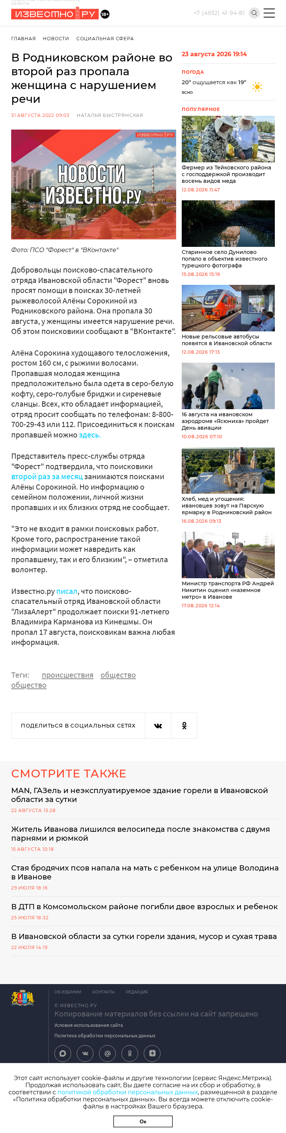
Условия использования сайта (88, 1025)
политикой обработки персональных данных (127, 1092)
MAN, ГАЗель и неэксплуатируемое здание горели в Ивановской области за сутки (139, 795)
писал (66, 591)
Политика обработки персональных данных (104, 1035)
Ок (143, 1121)
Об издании (67, 992)
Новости (56, 38)
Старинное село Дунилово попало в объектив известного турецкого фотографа (224, 259)
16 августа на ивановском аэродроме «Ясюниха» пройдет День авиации (225, 421)
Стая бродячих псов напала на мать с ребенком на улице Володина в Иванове (145, 872)
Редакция (137, 992)
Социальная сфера (105, 38)
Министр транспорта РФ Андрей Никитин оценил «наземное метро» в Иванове (228, 590)
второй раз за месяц (47, 476)
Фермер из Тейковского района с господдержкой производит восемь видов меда (226, 174)
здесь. (90, 434)
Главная (23, 38)
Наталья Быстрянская (110, 115)
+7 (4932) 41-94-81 (219, 13)
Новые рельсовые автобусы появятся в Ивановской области (227, 340)
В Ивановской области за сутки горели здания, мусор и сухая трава (144, 936)
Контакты (103, 992)
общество (118, 674)
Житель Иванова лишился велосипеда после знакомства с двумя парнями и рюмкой (140, 834)
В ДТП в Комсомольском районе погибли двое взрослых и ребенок (144, 906)
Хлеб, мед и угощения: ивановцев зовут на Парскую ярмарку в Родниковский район (227, 506)
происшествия (67, 674)
